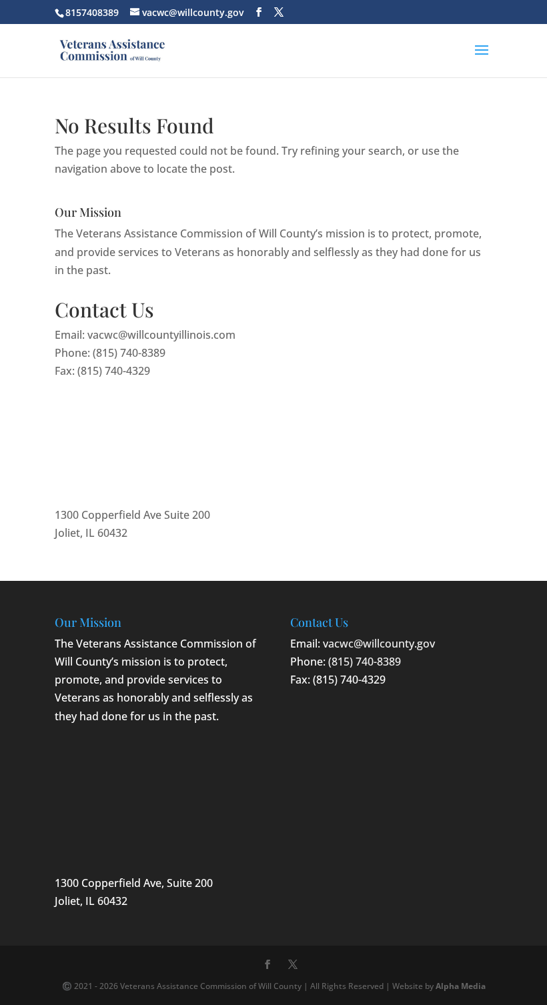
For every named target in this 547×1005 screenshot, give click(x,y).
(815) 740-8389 (129, 352)
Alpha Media (461, 986)
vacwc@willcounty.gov (379, 643)
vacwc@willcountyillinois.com (161, 334)
